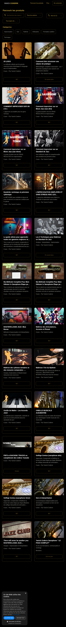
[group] (33, 35)
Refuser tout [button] (20, 618)
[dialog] (15, 608)
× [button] (25, 593)
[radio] (8, 32)
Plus (47, 3)
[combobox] (33, 15)
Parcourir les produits (36, 3)
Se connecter (58, 3)
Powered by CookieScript (14, 623)
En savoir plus (16, 614)
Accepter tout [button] (9, 618)
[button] (14, 621)
